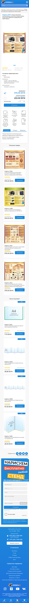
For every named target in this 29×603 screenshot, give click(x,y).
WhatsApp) (16, 537)
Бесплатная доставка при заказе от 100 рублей (5, 125)
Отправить (16, 507)
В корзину (20, 180)
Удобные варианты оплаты (15, 124)
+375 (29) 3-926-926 (15, 539)
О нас (14, 553)
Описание (7, 130)
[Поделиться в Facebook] (20, 453)
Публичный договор (14, 557)
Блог (14, 559)
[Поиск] (27, 5)
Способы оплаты (14, 569)
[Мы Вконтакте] (24, 589)
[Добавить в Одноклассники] (26, 453)
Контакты (14, 551)
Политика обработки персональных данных (14, 580)
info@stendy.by (7, 510)
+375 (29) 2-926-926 (15, 536)
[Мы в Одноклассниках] (11, 589)
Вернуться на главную (22, 455)
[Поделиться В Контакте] (17, 453)
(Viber (11, 537)
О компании (14, 547)
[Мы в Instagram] (5, 589)
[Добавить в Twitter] (23, 453)
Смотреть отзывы (19, 68)
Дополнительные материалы (14, 573)
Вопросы (22, 130)
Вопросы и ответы (14, 577)
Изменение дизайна (14, 575)
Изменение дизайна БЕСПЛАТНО (5, 116)
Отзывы (15, 130)
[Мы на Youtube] (18, 589)
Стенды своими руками (14, 571)
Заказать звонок (7, 70)
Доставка (14, 567)
